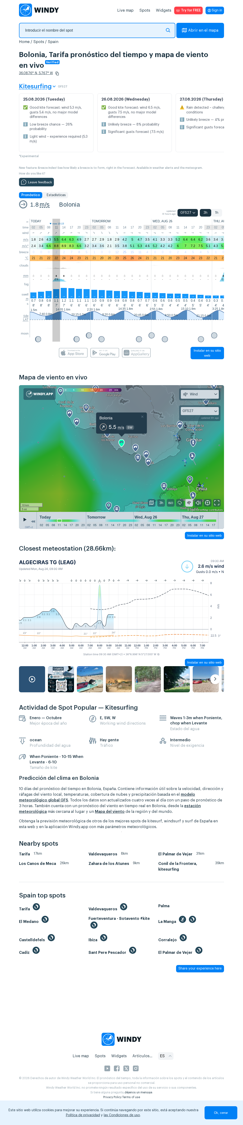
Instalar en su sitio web (207, 353)
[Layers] (151, 503)
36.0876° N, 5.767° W (36, 73)
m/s (45, 204)
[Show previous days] (33, 521)
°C (26, 258)
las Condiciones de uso (122, 1115)
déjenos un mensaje (138, 1092)
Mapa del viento (110, 812)
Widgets (163, 10)
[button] (57, 73)
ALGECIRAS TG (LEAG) (47, 562)
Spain (53, 42)
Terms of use (131, 1097)
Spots (144, 10)
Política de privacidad (83, 1115)
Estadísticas (56, 195)
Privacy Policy (112, 1097)
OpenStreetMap (199, 510)
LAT (25, 319)
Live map (125, 10)
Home (24, 42)
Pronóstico (30, 195)
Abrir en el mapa (203, 30)
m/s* (25, 246)
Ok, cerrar (221, 1113)
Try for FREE (191, 10)
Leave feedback (40, 182)
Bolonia (69, 204)
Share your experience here (200, 968)
